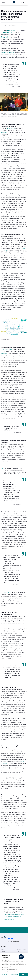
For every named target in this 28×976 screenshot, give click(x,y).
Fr (21, 2)
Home (2, 8)
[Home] (14, 2)
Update (8, 8)
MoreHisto (10, 128)
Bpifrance (4, 132)
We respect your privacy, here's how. (9, 969)
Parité (17, 951)
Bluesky (9, 938)
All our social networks (13, 941)
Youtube (12, 938)
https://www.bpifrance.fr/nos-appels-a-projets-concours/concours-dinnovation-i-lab (13, 918)
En (23, 2)
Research (3, 951)
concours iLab (7, 349)
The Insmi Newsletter (21, 949)
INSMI (2, 949)
